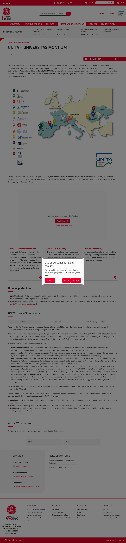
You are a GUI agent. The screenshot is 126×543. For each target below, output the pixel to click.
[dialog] (63, 271)
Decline (66, 280)
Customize (50, 280)
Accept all (76, 280)
